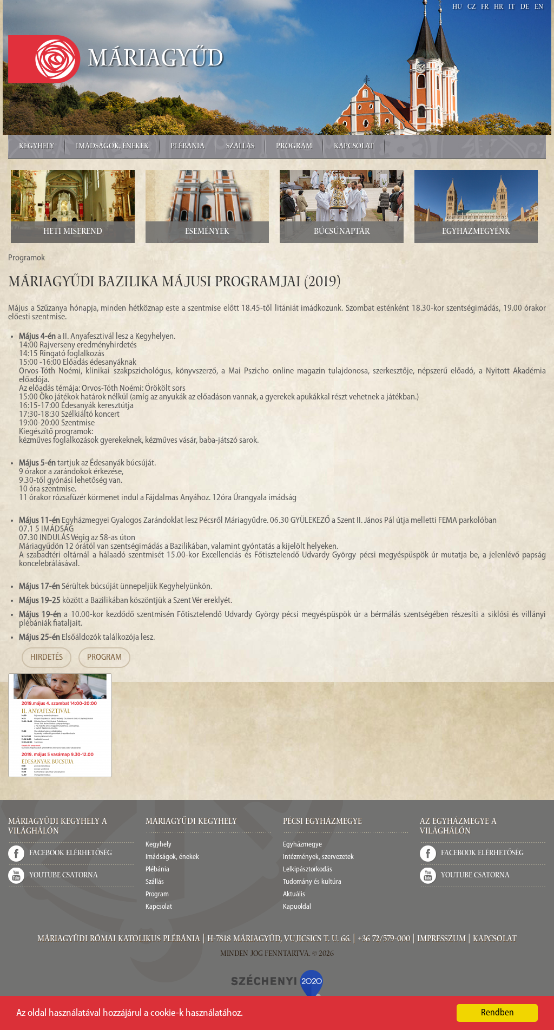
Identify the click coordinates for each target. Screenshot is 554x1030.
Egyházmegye (302, 844)
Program (294, 146)
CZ (471, 7)
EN (539, 7)
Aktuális (294, 894)
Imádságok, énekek (112, 146)
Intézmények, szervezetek (318, 857)
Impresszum (441, 939)
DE (524, 7)
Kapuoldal (297, 906)
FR (485, 7)
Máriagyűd (156, 60)
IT (512, 7)
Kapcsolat (354, 146)
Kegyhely (36, 146)
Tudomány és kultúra (312, 881)
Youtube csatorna (63, 875)
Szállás (240, 146)
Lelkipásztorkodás (307, 869)
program (104, 657)
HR (498, 7)
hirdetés (46, 657)
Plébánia (187, 146)
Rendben (497, 1013)
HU (457, 7)
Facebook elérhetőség (70, 853)
